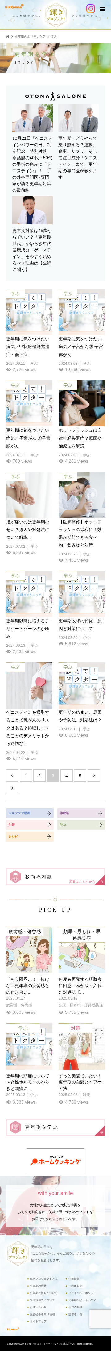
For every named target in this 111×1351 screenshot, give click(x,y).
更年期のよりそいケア (82, 1300)
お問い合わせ (38, 1307)
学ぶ (63, 824)
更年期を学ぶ (42, 1126)
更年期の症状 (38, 1285)
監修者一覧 (75, 1314)
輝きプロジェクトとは (44, 1278)
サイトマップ (38, 1321)
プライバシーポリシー (82, 1293)
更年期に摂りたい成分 (44, 1293)
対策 (12, 824)
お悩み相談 (60, 878)
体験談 (64, 813)
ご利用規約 (75, 1285)
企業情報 (74, 1278)
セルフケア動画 (19, 813)
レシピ (13, 836)
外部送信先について (42, 1300)
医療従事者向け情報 (42, 1314)
